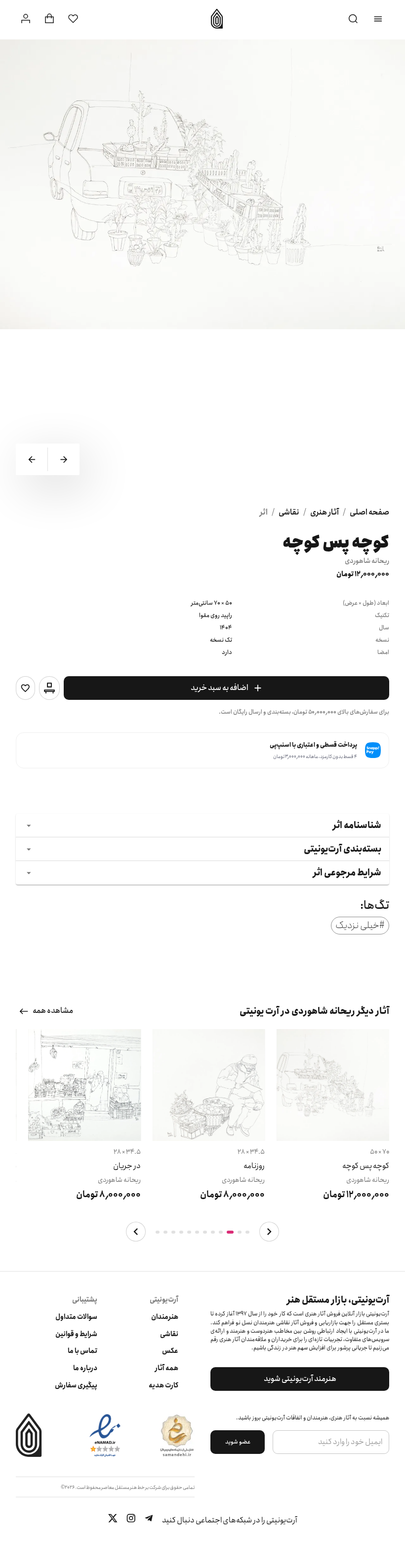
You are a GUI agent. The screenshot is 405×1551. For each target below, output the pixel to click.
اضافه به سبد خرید (219, 688)
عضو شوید (237, 1442)
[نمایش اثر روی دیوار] (49, 688)
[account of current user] (378, 19)
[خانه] (213, 19)
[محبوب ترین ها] (73, 19)
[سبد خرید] (49, 19)
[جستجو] (353, 19)
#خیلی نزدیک (360, 925)
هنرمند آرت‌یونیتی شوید (300, 1379)
